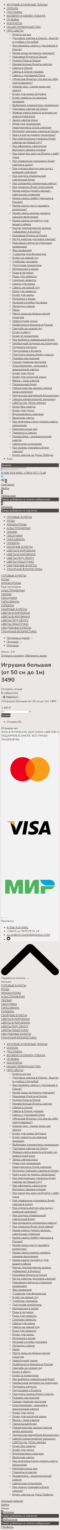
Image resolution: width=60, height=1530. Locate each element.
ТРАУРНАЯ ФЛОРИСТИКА (24, 569)
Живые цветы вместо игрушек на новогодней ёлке (34, 114)
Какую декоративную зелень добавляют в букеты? (31, 230)
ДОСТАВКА (14, 12)
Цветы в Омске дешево (28, 71)
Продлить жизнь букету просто (33, 354)
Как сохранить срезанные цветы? (34, 183)
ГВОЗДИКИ (14, 536)
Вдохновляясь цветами (28, 414)
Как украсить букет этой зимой (32, 187)
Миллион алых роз (24, 429)
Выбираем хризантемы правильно (35, 105)
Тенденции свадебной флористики (35, 395)
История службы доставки (29, 302)
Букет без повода (24, 406)
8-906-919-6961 (12, 473)
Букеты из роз (21, 34)
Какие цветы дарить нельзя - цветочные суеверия (31, 192)
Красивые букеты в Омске (29, 57)
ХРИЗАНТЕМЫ (17, 524)
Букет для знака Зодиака (29, 94)
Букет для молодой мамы (29, 377)
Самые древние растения (29, 362)
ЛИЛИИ (12, 532)
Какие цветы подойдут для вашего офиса (30, 222)
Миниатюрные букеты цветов (32, 64)
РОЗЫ (11, 521)
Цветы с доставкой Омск (28, 75)
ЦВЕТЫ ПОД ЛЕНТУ (20, 558)
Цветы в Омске (22, 68)
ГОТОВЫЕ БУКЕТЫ (19, 517)
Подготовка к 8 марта (26, 351)
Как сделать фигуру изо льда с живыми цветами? (32, 170)
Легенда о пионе (23, 306)
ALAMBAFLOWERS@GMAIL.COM (28, 935)
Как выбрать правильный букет (33, 339)
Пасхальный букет (24, 384)
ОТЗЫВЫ (13, 19)
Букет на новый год (25, 258)
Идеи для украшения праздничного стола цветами (31, 125)
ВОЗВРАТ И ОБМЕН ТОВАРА (26, 16)
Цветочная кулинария (27, 444)
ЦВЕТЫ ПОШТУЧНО (20, 562)
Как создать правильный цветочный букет (29, 177)
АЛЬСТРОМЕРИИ (18, 528)
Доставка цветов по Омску (30, 109)
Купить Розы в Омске (26, 60)
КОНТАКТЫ (14, 23)
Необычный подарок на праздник (35, 343)
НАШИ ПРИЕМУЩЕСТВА (24, 27)
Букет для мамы (23, 295)
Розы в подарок (22, 272)
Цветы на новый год (26, 287)
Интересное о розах (25, 269)
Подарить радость (24, 347)
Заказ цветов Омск (25, 120)
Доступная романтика (27, 265)
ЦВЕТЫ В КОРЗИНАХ (21, 554)
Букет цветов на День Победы (32, 455)
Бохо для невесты (24, 291)
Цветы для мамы (23, 284)
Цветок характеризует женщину (34, 399)
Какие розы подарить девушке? (33, 53)
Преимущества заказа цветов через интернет (32, 390)
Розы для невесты (24, 276)
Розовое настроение (25, 358)
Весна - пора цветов (25, 380)
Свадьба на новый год (27, 328)
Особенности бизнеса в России (32, 325)
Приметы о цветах (24, 433)
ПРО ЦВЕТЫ (15, 31)
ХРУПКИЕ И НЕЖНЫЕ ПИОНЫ (27, 4)
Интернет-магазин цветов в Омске (35, 131)
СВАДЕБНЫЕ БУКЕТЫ (22, 565)
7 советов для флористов (29, 254)
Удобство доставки (25, 261)
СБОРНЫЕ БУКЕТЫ (20, 547)
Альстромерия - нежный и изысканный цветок (29, 367)
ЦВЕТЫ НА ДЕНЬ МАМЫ (29, 403)
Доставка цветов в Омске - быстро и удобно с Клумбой (35, 40)
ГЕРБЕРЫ (13, 543)
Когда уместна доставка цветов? (34, 239)
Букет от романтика (25, 336)
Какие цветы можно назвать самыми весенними (31, 215)
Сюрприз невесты (24, 280)
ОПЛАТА (12, 8)
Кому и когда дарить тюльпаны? (34, 135)
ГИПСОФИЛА (16, 539)
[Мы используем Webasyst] (5, 917)
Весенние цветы (23, 418)
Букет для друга (23, 373)
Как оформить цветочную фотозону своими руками (29, 148)
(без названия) (22, 250)
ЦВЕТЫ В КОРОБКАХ (21, 550)
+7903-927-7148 (35, 473)
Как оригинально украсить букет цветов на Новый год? (34, 140)
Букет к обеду (21, 332)
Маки (15, 310)
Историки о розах (24, 299)
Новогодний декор (25, 321)
